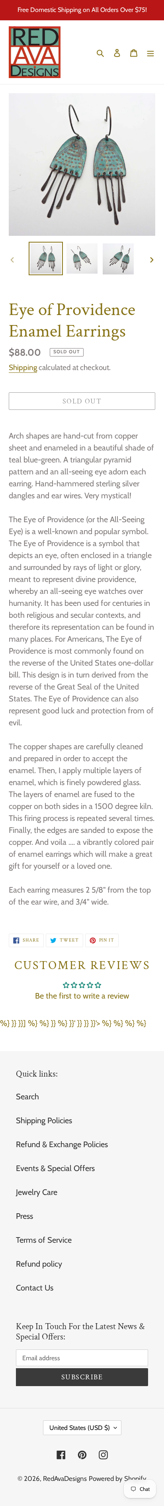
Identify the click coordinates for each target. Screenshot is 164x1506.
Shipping (23, 367)
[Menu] (150, 52)
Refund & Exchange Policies (62, 1144)
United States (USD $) (79, 1428)
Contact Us (34, 1288)
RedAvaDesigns (65, 1478)
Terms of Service (44, 1240)
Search (27, 1096)
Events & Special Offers (55, 1168)
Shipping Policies (44, 1120)
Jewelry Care (36, 1192)
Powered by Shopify (117, 1478)
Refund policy (39, 1264)
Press (24, 1216)
